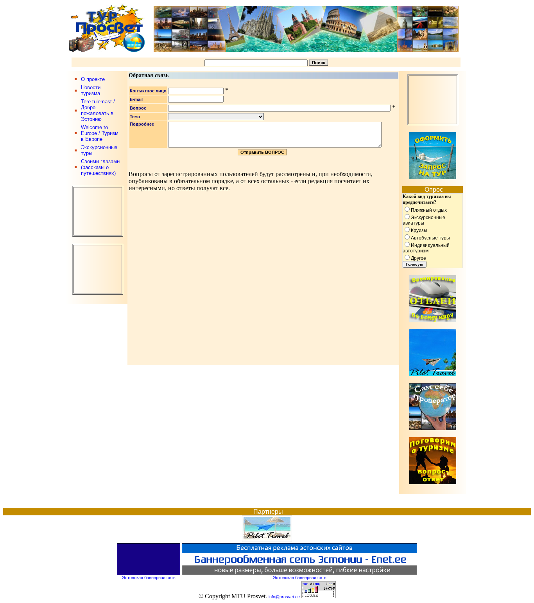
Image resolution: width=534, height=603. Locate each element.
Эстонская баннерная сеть (149, 577)
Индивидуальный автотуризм (426, 248)
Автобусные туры (430, 238)
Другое (418, 258)
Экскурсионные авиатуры (424, 220)
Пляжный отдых (429, 210)
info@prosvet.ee (284, 596)
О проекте (93, 79)
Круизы (419, 230)
